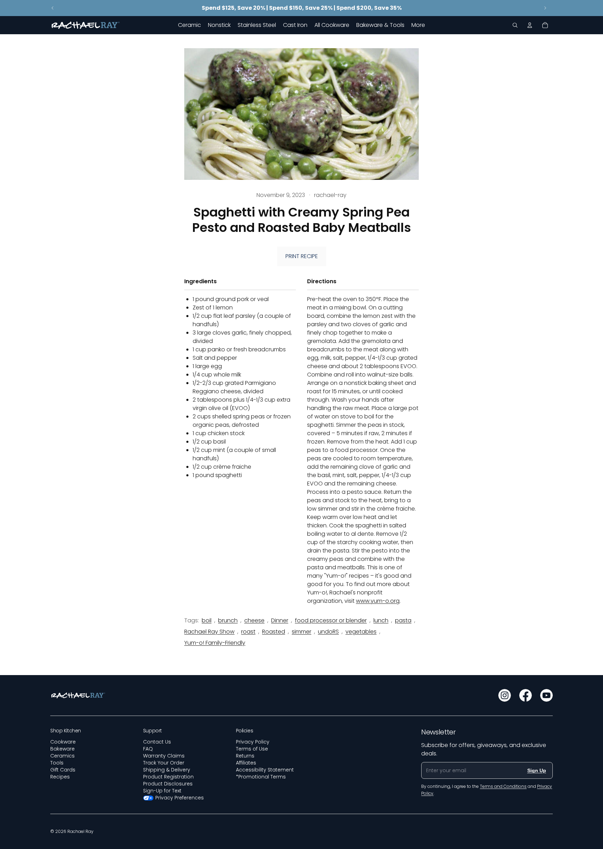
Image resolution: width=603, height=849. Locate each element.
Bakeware (62, 748)
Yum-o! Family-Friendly (214, 643)
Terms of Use (252, 748)
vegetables (361, 632)
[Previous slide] (52, 8)
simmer (301, 632)
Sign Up (536, 770)
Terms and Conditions (503, 786)
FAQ (148, 748)
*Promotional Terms (261, 776)
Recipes (60, 776)
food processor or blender (331, 620)
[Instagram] (504, 695)
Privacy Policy (252, 741)
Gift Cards (62, 769)
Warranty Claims (164, 755)
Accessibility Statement (265, 769)
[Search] (515, 25)
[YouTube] (546, 695)
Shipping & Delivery (166, 769)
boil (206, 620)
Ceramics (62, 755)
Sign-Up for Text (162, 790)
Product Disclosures (168, 783)
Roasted (273, 632)
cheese (254, 620)
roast (248, 632)
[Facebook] (525, 695)
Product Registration (168, 776)
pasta (403, 620)
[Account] (529, 25)
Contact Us (157, 741)
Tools (57, 762)
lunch (380, 620)
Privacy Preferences (179, 797)
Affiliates (246, 762)
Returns (245, 755)
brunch (228, 620)
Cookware (63, 741)
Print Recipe (301, 256)
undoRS (328, 632)
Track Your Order (163, 762)
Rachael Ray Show (209, 632)
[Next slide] (545, 8)
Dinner (279, 620)
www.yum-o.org (378, 601)
